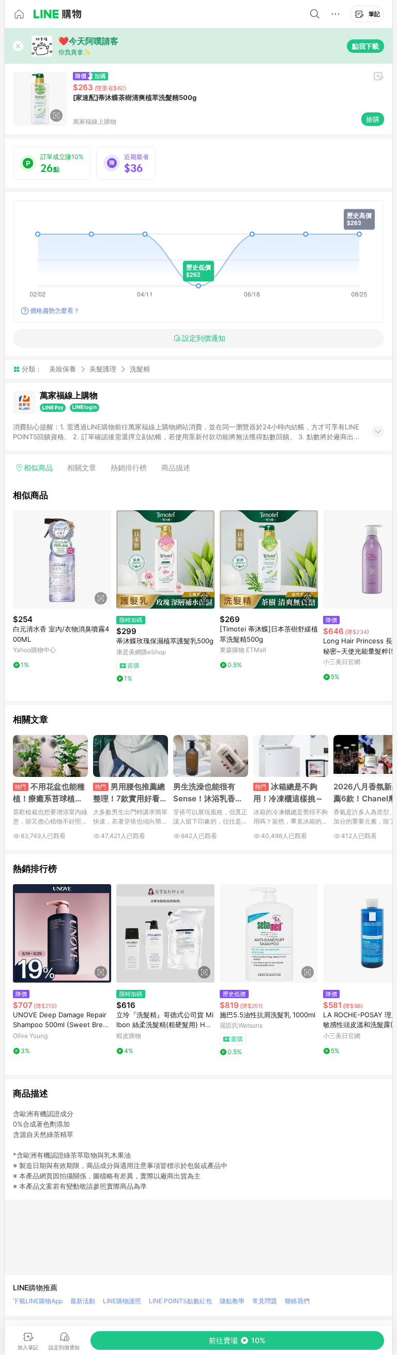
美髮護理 (102, 369)
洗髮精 (140, 369)
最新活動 (82, 1301)
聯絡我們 (297, 1301)
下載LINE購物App (38, 1301)
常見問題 (264, 1301)
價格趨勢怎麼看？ (55, 310)
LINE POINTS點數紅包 (180, 1301)
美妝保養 (62, 369)
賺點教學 (232, 1301)
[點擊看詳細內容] (62, 559)
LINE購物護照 (122, 1301)
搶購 (372, 119)
